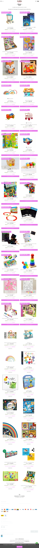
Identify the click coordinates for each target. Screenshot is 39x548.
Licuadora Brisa (10, 27)
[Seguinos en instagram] (2, 527)
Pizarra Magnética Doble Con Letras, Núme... (29, 243)
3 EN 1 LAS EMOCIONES (28, 51)
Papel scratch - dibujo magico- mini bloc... (28, 218)
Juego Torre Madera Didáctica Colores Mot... (28, 269)
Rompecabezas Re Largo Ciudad (10, 462)
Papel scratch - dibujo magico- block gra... (10, 245)
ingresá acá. (27, 541)
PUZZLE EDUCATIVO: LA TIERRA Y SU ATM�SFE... (28, 27)
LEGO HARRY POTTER (28, 414)
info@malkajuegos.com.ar (6, 521)
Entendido (19, 546)
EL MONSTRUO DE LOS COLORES (10, 390)
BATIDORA (28, 342)
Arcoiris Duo (10, 100)
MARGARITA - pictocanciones (29, 462)
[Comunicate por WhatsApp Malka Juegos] (37, 543)
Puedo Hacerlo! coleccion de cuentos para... (29, 438)
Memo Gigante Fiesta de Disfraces (10, 342)
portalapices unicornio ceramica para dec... (10, 318)
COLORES (28, 366)
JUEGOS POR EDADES (5, 503)
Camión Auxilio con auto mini (10, 124)
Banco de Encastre (28, 100)
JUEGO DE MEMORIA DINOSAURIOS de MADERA (10, 197)
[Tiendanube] (19, 539)
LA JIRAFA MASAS (28, 390)
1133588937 (4, 519)
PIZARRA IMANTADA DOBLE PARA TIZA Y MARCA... (10, 51)
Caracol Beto (10, 170)
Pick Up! (2, 505)
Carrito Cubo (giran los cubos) (28, 173)
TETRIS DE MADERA (29, 194)
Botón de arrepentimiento (19, 542)
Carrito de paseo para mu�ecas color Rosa (29, 124)
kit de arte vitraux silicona (29, 318)
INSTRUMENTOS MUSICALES (25, 503)
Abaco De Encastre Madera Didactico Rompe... (10, 268)
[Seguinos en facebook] (4, 527)
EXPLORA (10, 438)
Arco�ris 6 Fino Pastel (10, 366)
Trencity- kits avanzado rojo (10, 222)
